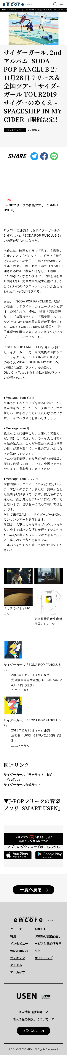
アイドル (16, 965)
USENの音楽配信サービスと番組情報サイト (48, 943)
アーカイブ (17, 972)
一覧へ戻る (31, 889)
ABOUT (40, 929)
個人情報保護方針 (30, 1012)
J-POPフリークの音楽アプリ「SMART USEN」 (32, 804)
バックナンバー (27, 9)
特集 (13, 936)
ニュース (16, 929)
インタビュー (19, 943)
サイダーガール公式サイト (22, 784)
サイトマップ (43, 957)
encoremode (19, 950)
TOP (4, 9)
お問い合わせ (30, 1030)
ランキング (17, 957)
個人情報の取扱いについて (30, 1019)
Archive (12, 9)
